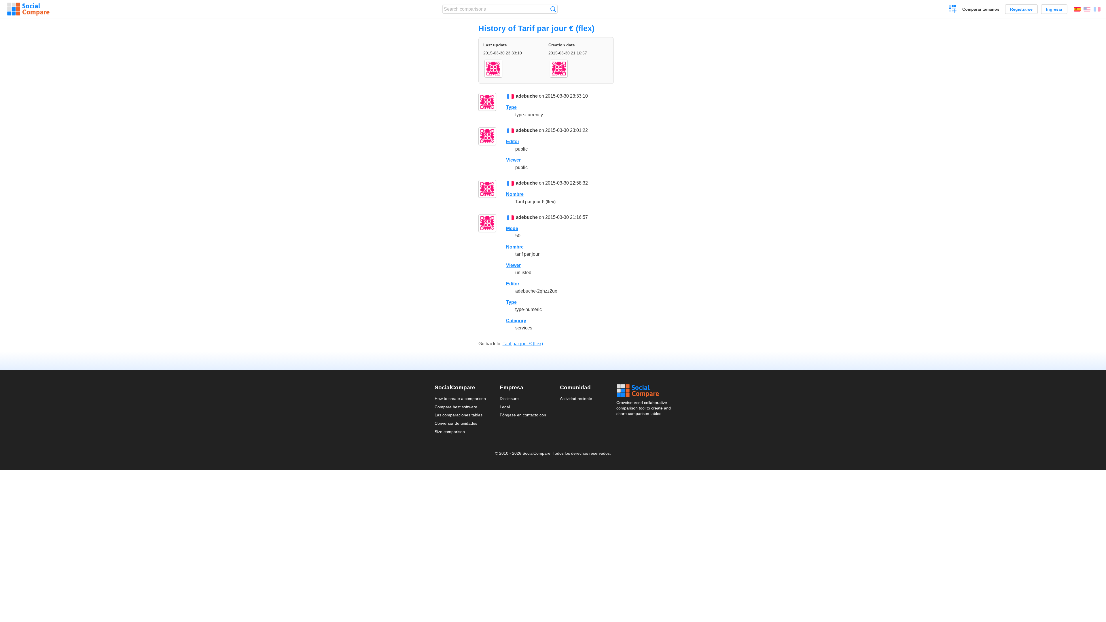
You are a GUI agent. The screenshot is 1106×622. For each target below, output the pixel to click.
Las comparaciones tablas (458, 415)
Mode (512, 228)
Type (511, 107)
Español (1077, 9)
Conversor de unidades (456, 423)
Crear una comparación (953, 10)
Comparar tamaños (980, 9)
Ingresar (1054, 9)
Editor (512, 141)
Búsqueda (553, 9)
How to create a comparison (460, 398)
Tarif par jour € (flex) (556, 28)
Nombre (515, 194)
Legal (505, 407)
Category (516, 320)
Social (644, 391)
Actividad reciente (576, 398)
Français (1097, 9)
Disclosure (509, 398)
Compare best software (456, 407)
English (1087, 9)
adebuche (527, 96)
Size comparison (450, 431)
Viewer (513, 160)
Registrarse (1021, 9)
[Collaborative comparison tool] (28, 9)
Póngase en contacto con (523, 415)
